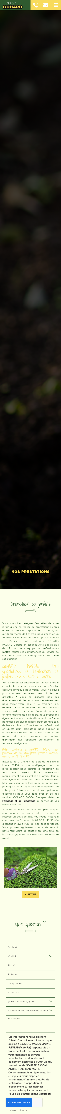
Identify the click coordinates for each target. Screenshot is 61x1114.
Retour (31, 894)
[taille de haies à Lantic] (30, 867)
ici (49, 1093)
